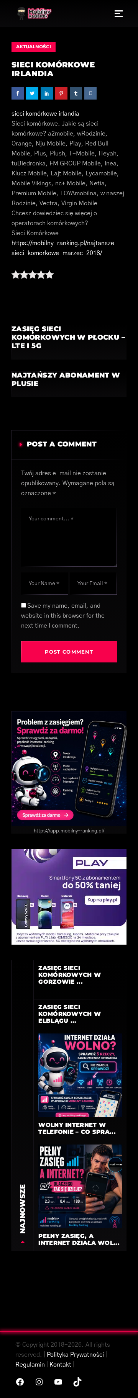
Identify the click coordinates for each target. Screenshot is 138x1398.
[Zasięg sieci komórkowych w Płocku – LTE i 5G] (69, 342)
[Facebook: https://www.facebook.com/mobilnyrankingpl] (20, 1382)
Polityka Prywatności (75, 1355)
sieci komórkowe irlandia (45, 114)
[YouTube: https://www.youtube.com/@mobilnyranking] (58, 1382)
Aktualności (33, 46)
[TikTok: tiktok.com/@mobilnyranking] (77, 1382)
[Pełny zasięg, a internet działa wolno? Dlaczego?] (80, 1186)
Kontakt (60, 1365)
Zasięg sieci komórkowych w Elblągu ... (69, 1013)
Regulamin (30, 1365)
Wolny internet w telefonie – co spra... (77, 1128)
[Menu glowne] (119, 13)
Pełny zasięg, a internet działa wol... (79, 1239)
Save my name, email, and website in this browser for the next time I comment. (63, 616)
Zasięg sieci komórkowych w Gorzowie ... (69, 974)
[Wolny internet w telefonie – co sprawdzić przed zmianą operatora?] (80, 1075)
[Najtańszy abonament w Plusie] (69, 384)
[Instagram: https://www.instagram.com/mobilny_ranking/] (39, 1382)
